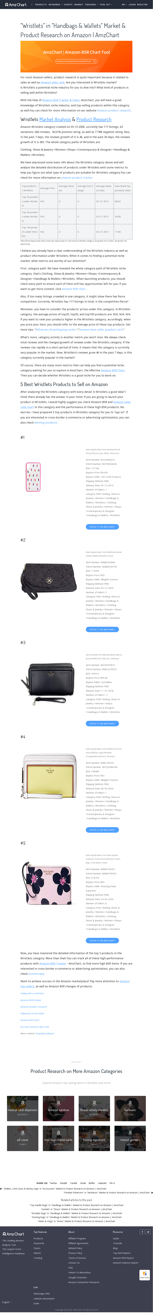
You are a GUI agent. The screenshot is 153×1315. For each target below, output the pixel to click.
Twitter (53, 1183)
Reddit (63, 1183)
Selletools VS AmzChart (32, 1013)
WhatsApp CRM (42, 1293)
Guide (116, 1238)
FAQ (70, 1267)
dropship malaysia (45, 1033)
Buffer (92, 1183)
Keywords (39, 1243)
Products (41, 4)
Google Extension (77, 1277)
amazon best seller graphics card (101, 329)
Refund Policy (75, 1248)
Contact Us (74, 1262)
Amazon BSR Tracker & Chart (61, 100)
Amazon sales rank (53, 82)
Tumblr (73, 1183)
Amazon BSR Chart (113, 370)
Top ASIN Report (122, 1252)
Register (142, 4)
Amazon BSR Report (123, 1257)
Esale (36, 1303)
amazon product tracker (77, 177)
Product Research (94, 119)
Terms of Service (77, 1257)
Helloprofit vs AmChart (32, 993)
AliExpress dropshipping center (56, 329)
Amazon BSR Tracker (52, 963)
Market (78, 4)
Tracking (38, 1257)
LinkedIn (102, 1183)
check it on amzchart (102, 527)
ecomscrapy (36, 973)
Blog (115, 1248)
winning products (45, 422)
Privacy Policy (75, 1252)
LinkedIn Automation (44, 1298)
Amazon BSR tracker (30, 1000)
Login (132, 4)
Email (83, 1183)
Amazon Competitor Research (83, 1282)
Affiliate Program (77, 1238)
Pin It (112, 1183)
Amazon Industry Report (125, 1262)
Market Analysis (55, 119)
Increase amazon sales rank (34, 1026)
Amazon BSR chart (74, 289)
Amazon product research (114, 110)
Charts (68, 4)
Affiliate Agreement (78, 1243)
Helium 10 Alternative (79, 1272)
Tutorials (117, 1243)
